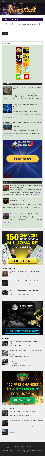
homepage (38, 23)
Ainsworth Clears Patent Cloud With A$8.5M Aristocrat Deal (24, 290)
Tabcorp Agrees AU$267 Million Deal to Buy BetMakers (23, 411)
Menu (4, 1)
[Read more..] (36, 194)
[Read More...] (9, 99)
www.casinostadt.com (26, 446)
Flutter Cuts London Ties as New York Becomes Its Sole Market (25, 430)
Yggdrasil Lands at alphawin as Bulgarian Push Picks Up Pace (24, 280)
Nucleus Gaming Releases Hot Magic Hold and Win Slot (25, 214)
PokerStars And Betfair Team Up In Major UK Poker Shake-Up (24, 341)
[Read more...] (29, 276)
